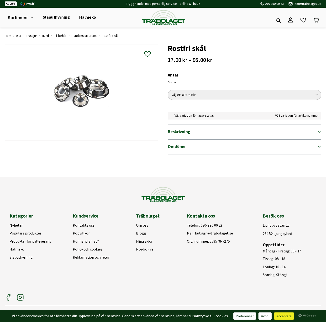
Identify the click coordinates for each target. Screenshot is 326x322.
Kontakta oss (84, 226)
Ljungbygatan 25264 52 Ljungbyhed (277, 230)
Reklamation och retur (91, 258)
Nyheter (16, 226)
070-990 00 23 (274, 3)
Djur (18, 35)
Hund (45, 35)
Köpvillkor (81, 233)
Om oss (142, 226)
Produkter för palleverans (30, 242)
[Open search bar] (278, 20)
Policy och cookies (87, 249)
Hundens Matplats (84, 35)
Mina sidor (144, 242)
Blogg (141, 233)
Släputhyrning (56, 17)
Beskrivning (179, 132)
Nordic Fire (144, 249)
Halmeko (87, 17)
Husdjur (31, 35)
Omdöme (176, 147)
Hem (8, 35)
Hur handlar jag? (86, 242)
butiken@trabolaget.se (214, 233)
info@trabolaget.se (307, 3)
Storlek (172, 82)
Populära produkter (25, 233)
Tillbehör (60, 35)
